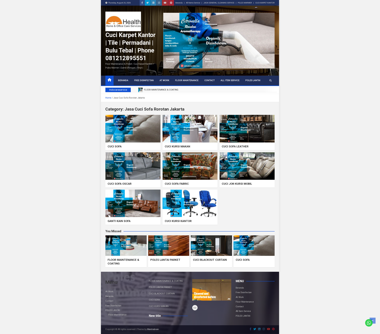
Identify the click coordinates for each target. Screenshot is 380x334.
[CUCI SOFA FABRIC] (190, 166)
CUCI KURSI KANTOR (178, 221)
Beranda (179, 3)
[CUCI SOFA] (132, 128)
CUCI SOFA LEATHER (235, 146)
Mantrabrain (153, 329)
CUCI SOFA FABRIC (177, 183)
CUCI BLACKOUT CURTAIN (210, 259)
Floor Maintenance (186, 80)
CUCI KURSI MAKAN (177, 146)
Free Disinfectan (144, 80)
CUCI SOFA (115, 146)
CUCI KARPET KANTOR (265, 3)
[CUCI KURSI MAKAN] (190, 128)
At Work (164, 80)
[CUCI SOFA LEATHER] (247, 128)
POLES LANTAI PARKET (165, 259)
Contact (209, 80)
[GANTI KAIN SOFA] (132, 203)
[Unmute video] (211, 290)
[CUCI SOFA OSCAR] (132, 166)
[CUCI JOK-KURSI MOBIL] (247, 166)
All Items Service (193, 3)
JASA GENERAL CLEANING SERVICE (219, 3)
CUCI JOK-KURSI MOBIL (237, 183)
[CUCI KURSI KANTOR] (190, 203)
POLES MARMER (245, 3)
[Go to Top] (373, 321)
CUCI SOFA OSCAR (120, 183)
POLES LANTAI (252, 80)
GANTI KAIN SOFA (119, 221)
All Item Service (230, 80)
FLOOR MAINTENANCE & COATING (166, 281)
